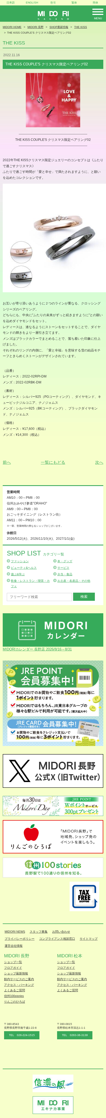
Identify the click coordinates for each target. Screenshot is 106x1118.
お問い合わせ (61, 931)
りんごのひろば (14, 1001)
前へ (7, 462)
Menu (98, 18)
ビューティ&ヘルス (24, 567)
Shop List (35, 553)
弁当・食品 (64, 574)
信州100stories (14, 996)
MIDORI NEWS (15, 931)
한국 (53, 2)
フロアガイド (13, 967)
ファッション (20, 561)
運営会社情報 (14, 945)
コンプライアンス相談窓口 (57, 938)
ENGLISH (32, 2)
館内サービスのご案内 (19, 979)
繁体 (74, 2)
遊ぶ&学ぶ (18, 574)
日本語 (11, 2)
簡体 (95, 2)
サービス (63, 567)
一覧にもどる (53, 462)
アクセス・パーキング (19, 984)
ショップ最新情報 (16, 973)
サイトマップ (89, 938)
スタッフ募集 (39, 931)
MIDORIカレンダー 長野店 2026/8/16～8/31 (37, 649)
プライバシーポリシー (20, 938)
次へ (99, 462)
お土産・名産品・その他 (73, 580)
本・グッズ (64, 561)
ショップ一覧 (13, 962)
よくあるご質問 (14, 990)
